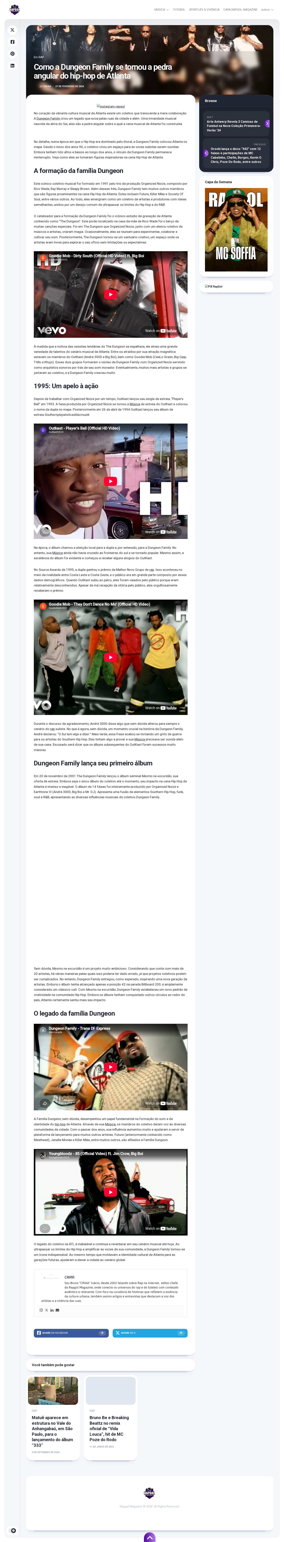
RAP (41, 57)
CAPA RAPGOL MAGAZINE (240, 9)
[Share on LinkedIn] (12, 66)
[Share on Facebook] (12, 42)
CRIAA (45, 86)
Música (135, 404)
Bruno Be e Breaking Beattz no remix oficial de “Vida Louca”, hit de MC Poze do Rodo (109, 1428)
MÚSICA (160, 9)
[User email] (57, 1310)
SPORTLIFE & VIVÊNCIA (204, 9)
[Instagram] (41, 1310)
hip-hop (60, 1124)
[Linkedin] (52, 1310)
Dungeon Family (49, 118)
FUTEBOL (179, 9)
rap (151, 570)
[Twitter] (46, 1310)
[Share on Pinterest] (12, 54)
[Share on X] (12, 30)
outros (265, 9)
